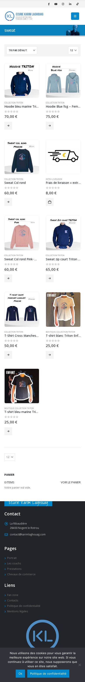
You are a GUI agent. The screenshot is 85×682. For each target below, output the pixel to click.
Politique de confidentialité (23, 606)
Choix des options (8, 126)
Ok (20, 673)
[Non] (79, 665)
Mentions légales (17, 611)
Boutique (51, 331)
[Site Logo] (24, 16)
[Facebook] (49, 4)
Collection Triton (13, 102)
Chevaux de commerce (21, 574)
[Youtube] (56, 4)
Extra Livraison (54, 179)
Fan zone (12, 595)
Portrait (12, 558)
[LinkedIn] (70, 4)
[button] (75, 16)
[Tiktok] (77, 4)
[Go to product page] (22, 80)
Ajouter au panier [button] (50, 202)
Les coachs (14, 563)
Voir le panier (71, 482)
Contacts (12, 600)
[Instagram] (63, 4)
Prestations (14, 568)
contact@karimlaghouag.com (28, 534)
